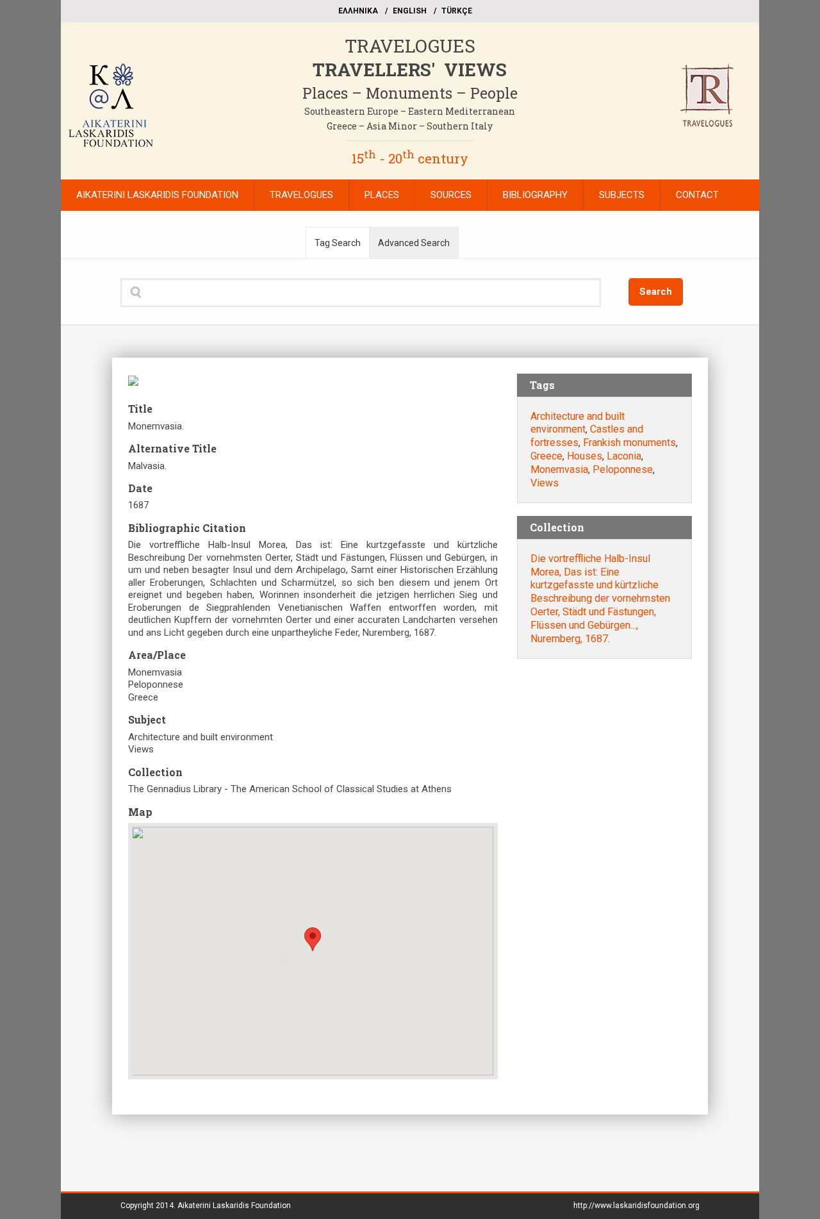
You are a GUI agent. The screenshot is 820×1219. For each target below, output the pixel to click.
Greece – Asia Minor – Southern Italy (410, 126)
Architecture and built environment (577, 423)
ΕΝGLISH (410, 10)
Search (655, 291)
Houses (584, 456)
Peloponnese (623, 469)
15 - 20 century (410, 158)
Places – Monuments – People (410, 93)
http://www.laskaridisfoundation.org (636, 1205)
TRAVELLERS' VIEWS (410, 69)
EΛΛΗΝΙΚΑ (358, 10)
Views (544, 483)
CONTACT (697, 195)
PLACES (382, 195)
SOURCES (451, 195)
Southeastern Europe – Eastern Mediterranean (409, 111)
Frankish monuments (629, 442)
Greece (546, 456)
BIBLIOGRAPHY (535, 195)
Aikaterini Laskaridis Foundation (234, 1205)
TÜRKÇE (456, 10)
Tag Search (338, 243)
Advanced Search (414, 243)
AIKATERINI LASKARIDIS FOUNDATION (157, 195)
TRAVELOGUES (410, 46)
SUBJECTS (621, 195)
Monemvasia (559, 469)
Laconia (624, 456)
